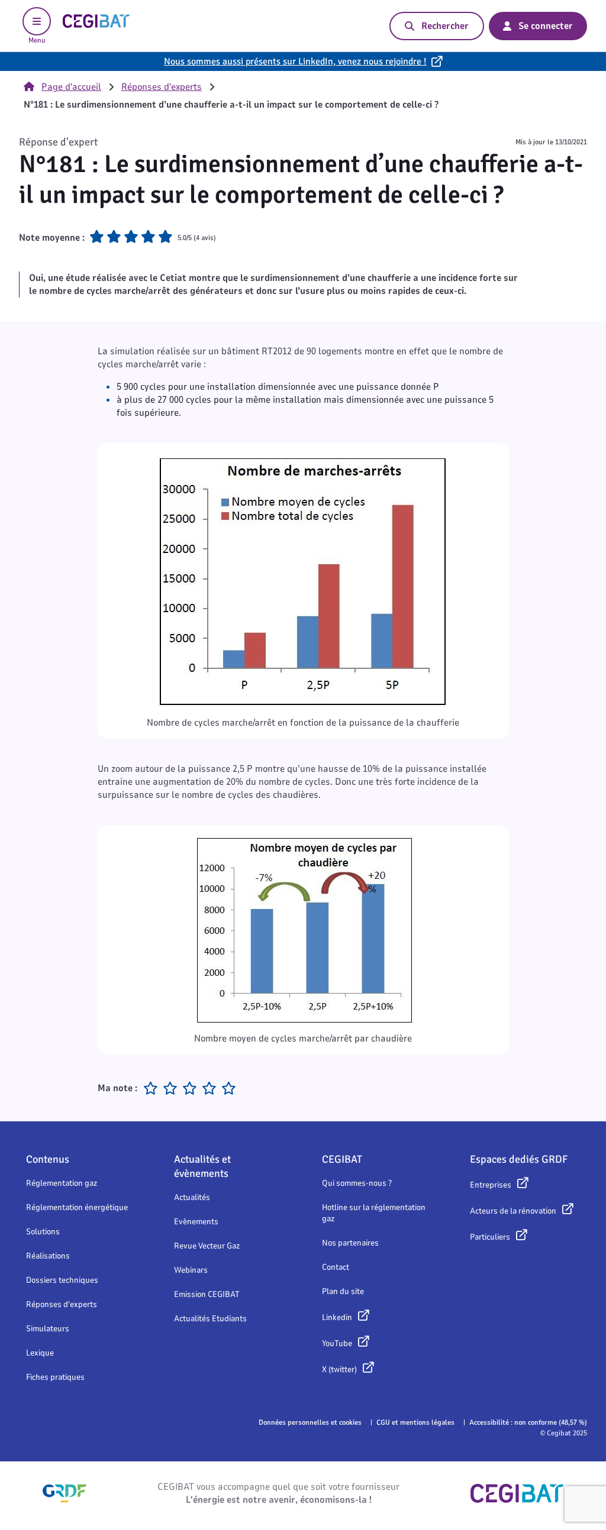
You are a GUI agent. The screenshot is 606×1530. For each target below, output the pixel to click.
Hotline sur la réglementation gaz (374, 1213)
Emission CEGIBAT (207, 1294)
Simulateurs (47, 1328)
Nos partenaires (350, 1242)
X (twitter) (339, 1369)
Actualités (192, 1197)
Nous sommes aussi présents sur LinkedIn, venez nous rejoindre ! (295, 61)
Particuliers (490, 1237)
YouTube (337, 1343)
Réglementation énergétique (77, 1207)
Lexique (40, 1352)
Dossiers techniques (62, 1280)
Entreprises (490, 1185)
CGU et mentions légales (415, 1422)
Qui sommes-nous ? (357, 1183)
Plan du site (343, 1291)
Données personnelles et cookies (310, 1422)
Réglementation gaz (61, 1183)
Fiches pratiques (55, 1377)
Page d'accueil (71, 86)
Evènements (196, 1221)
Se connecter (545, 26)
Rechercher (445, 26)
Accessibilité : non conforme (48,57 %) (528, 1422)
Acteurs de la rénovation (513, 1211)
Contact (335, 1267)
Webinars (191, 1270)
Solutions (43, 1231)
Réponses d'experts (161, 86)
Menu (37, 40)
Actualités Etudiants (210, 1318)
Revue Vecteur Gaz (207, 1245)
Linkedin (337, 1317)
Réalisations (48, 1255)
